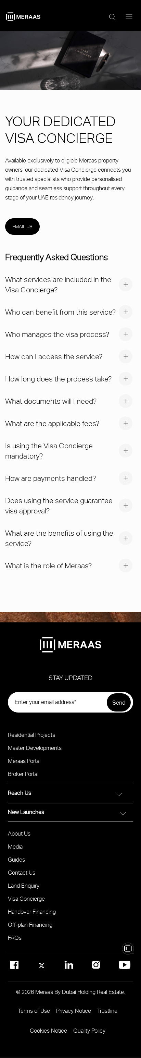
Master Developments (35, 747)
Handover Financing (32, 911)
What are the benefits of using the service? (59, 538)
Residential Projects (31, 734)
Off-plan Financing (30, 924)
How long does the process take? (58, 378)
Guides (16, 859)
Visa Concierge (26, 898)
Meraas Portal (24, 760)
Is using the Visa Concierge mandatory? (49, 450)
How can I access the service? (53, 356)
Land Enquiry (23, 885)
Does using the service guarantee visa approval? (59, 505)
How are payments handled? (50, 478)
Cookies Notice (48, 1030)
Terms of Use (34, 1010)
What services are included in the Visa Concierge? (58, 284)
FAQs (15, 937)
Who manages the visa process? (57, 334)
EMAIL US (22, 226)
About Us (19, 833)
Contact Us (21, 872)
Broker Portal (23, 773)
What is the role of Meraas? (48, 565)
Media (15, 846)
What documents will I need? (51, 400)
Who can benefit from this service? (60, 311)
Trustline (107, 1010)
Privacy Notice (73, 1010)
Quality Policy (89, 1030)
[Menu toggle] (129, 17)
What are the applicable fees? (52, 423)
